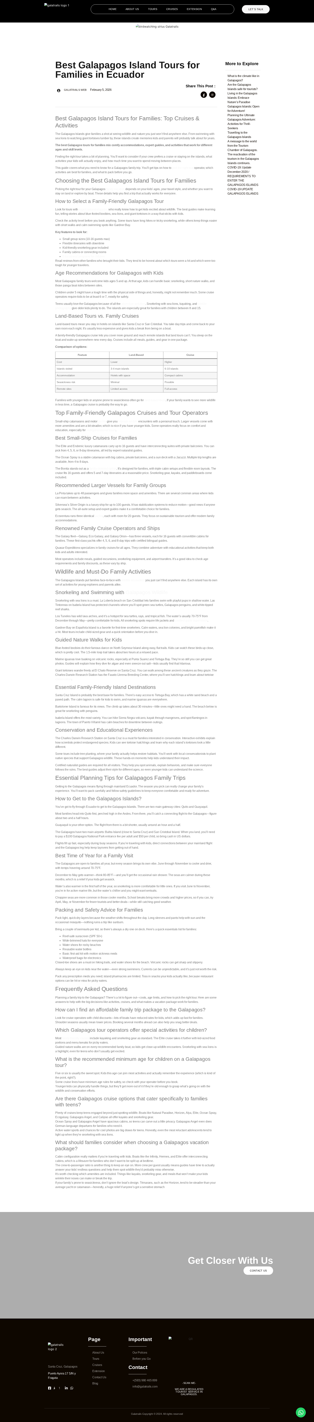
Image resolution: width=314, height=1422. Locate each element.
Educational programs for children (84, 256)
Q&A (213, 9)
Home (112, 9)
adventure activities (133, 303)
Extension (194, 9)
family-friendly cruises (75, 1038)
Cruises (172, 9)
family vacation (115, 189)
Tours (152, 9)
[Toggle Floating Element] (301, 1412)
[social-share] (204, 94)
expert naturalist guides (93, 209)
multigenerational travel (101, 430)
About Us (132, 9)
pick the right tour (182, 167)
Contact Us (258, 1270)
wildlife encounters (133, 580)
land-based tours (155, 400)
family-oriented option (102, 468)
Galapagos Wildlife (147, 592)
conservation (63, 679)
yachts (102, 421)
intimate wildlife (128, 421)
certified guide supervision (191, 620)
